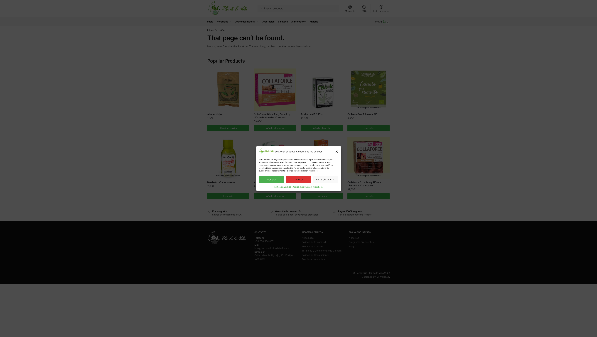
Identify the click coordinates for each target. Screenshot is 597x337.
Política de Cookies (282, 187)
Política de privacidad (302, 187)
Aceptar (271, 179)
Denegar (298, 179)
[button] (336, 151)
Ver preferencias (325, 179)
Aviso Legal (318, 187)
